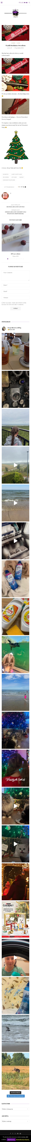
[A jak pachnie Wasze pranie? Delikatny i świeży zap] (15, 995)
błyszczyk (5, 174)
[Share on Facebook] (21, 187)
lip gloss (14, 177)
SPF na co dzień (15, 254)
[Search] (29, 2)
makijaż (21, 177)
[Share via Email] (25, 187)
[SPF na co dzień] (15, 237)
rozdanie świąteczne (9, 180)
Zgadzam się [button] (11, 1139)
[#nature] (15, 1071)
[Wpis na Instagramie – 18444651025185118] (15, 389)
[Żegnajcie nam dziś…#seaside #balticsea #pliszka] (15, 1033)
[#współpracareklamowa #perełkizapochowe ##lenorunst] (15, 957)
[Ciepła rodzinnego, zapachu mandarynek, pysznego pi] (15, 768)
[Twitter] (21, 2)
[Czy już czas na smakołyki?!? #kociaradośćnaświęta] (15, 730)
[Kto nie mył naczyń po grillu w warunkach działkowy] (15, 616)
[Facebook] (19, 2)
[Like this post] (19, 187)
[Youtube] (24, 2)
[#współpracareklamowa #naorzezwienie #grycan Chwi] (15, 351)
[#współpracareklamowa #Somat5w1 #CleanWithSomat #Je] (15, 540)
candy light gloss (16, 174)
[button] (3, 241)
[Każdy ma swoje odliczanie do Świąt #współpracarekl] (15, 843)
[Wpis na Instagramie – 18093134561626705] (15, 465)
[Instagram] (22, 2)
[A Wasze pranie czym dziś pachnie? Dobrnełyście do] (15, 578)
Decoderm (6, 177)
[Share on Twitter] (23, 187)
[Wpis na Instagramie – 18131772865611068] (15, 427)
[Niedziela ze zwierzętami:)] (15, 654)
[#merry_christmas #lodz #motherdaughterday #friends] (15, 881)
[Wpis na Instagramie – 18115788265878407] (15, 503)
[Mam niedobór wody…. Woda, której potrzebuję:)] (15, 692)
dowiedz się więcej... (23, 1139)
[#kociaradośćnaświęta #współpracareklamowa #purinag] (15, 806)
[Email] (26, 2)
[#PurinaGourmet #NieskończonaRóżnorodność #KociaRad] (15, 919)
